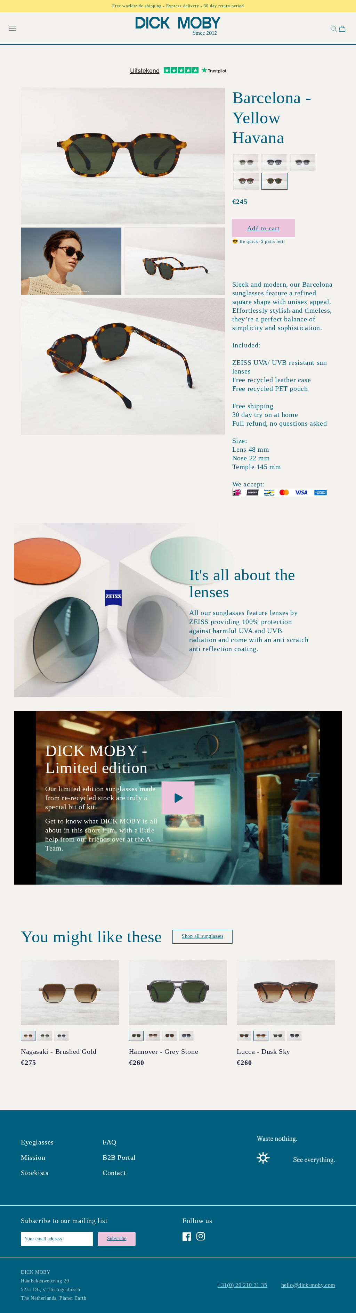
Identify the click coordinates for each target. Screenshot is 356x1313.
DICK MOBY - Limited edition (96, 759)
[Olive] (303, 162)
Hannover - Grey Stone (164, 1051)
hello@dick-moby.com (308, 1285)
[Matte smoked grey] (274, 162)
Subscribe (116, 1238)
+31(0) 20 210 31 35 (242, 1285)
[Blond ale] (246, 162)
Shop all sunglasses (202, 936)
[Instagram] (200, 1236)
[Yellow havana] (274, 181)
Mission (33, 1157)
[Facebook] (187, 1236)
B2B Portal (119, 1157)
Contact (114, 1172)
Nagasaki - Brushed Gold (59, 1051)
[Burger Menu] (12, 28)
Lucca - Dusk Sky (263, 1051)
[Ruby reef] (246, 181)
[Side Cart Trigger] (342, 28)
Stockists (34, 1172)
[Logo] (178, 27)
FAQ (109, 1142)
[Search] (333, 28)
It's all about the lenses (242, 583)
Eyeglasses (37, 1142)
